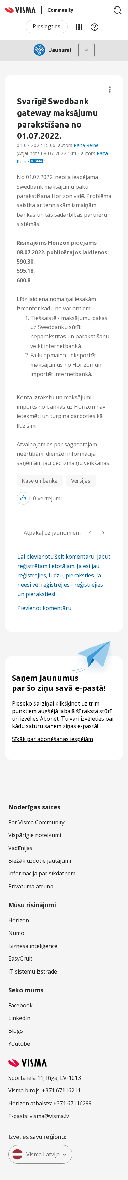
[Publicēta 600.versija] (103, 533)
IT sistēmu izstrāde (32, 971)
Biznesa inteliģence (32, 946)
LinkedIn (19, 1018)
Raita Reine (86, 145)
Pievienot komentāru (44, 608)
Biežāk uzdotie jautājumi (39, 860)
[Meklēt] (118, 10)
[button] (23, 498)
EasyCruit (20, 958)
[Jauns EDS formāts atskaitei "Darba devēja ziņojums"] (91, 533)
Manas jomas (79, 27)
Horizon (18, 920)
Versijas (80, 481)
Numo (16, 933)
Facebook (20, 1005)
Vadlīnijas (20, 848)
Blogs (15, 1030)
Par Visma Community (36, 822)
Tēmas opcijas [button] (110, 90)
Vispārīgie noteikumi (34, 835)
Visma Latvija (43, 1154)
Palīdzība (94, 27)
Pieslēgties (46, 26)
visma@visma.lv (49, 1116)
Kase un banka (40, 481)
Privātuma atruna (30, 886)
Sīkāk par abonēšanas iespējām (52, 739)
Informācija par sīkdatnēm (41, 873)
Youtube (19, 1043)
